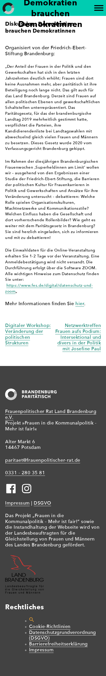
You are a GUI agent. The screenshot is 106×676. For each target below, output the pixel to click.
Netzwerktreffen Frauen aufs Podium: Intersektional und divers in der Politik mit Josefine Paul (78, 337)
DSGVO (42, 503)
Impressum (17, 503)
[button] (31, 621)
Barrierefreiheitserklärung (58, 644)
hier (79, 304)
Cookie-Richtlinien (49, 627)
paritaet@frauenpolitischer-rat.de (42, 460)
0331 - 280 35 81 (25, 473)
